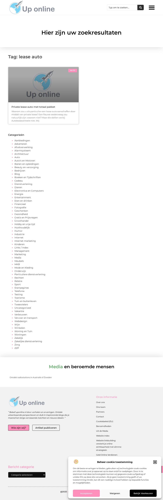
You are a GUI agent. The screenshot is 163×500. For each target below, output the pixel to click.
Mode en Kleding (23, 267)
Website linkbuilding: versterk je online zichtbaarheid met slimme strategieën (108, 445)
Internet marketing (25, 240)
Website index (102, 436)
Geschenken (21, 210)
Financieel (20, 204)
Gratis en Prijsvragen (26, 217)
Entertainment (22, 197)
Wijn (17, 324)
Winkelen (19, 327)
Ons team (101, 407)
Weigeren (115, 493)
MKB (17, 264)
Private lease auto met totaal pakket (33, 106)
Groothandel (21, 220)
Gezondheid (21, 214)
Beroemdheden (103, 426)
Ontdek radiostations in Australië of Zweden (31, 377)
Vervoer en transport (25, 317)
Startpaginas (21, 287)
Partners (100, 412)
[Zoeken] (140, 7)
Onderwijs (20, 271)
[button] (155, 462)
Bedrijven (19, 170)
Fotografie (20, 207)
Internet (18, 237)
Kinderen (19, 244)
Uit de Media (102, 431)
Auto (17, 157)
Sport (17, 284)
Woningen (20, 334)
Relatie (18, 281)
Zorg (17, 344)
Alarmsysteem (22, 150)
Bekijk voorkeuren (143, 493)
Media (17, 257)
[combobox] (122, 7)
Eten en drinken (23, 200)
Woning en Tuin (23, 331)
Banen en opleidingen (26, 164)
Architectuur (21, 153)
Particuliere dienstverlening (29, 274)
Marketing (20, 254)
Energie (18, 194)
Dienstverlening (23, 184)
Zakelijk (18, 338)
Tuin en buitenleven (25, 301)
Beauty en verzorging (26, 167)
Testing (18, 294)
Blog (17, 174)
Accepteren (86, 493)
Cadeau (18, 180)
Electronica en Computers (29, 190)
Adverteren (20, 143)
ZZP (16, 348)
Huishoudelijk (22, 227)
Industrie (19, 234)
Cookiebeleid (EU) (104, 421)
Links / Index (21, 247)
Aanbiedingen (22, 140)
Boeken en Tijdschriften (27, 177)
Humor (18, 230)
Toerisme (19, 297)
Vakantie (19, 311)
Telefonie (19, 291)
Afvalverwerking (23, 147)
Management (21, 251)
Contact (100, 416)
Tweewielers (21, 304)
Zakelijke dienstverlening (28, 341)
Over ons (100, 402)
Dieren (18, 187)
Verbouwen (20, 314)
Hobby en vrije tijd (24, 224)
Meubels (19, 261)
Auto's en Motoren (24, 160)
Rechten (19, 277)
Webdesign (20, 321)
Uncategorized (22, 307)
